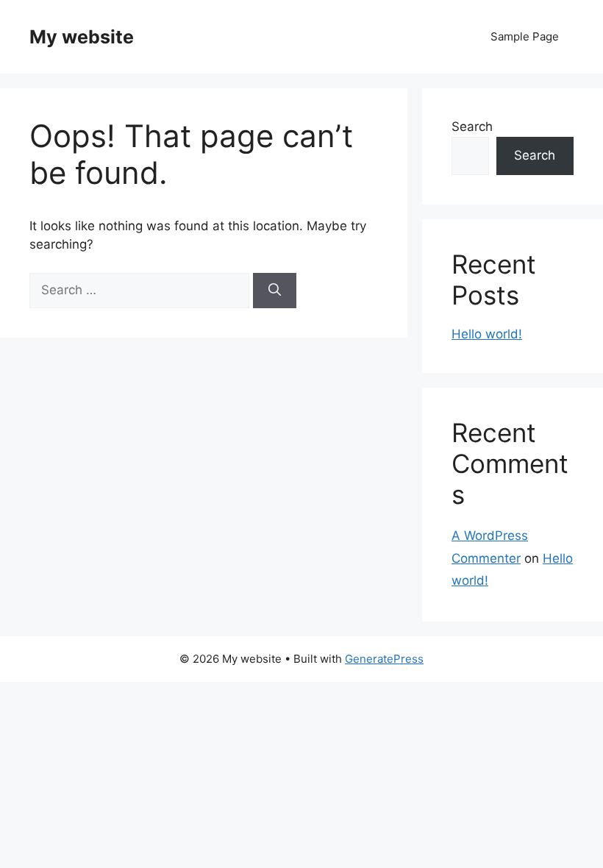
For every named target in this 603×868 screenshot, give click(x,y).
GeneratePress (384, 659)
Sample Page (524, 36)
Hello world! (487, 334)
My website (81, 37)
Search (472, 126)
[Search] (274, 290)
